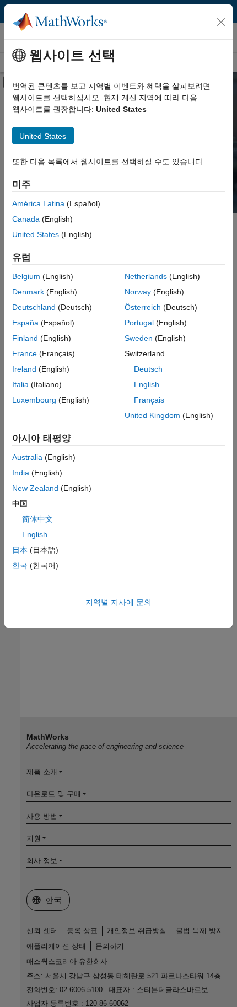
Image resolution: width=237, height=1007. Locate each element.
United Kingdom (152, 415)
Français (149, 399)
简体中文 (37, 519)
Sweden (139, 338)
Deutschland (34, 307)
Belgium (26, 276)
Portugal (139, 322)
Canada (26, 219)
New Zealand (35, 488)
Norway (138, 291)
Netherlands (146, 276)
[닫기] (221, 22)
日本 (20, 549)
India (20, 472)
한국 (20, 565)
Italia (20, 384)
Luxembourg (34, 399)
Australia (27, 457)
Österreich (143, 307)
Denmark (28, 291)
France (24, 353)
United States (35, 234)
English (146, 384)
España (25, 322)
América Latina (38, 203)
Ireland (24, 369)
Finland (25, 338)
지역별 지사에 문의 (118, 602)
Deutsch (148, 369)
